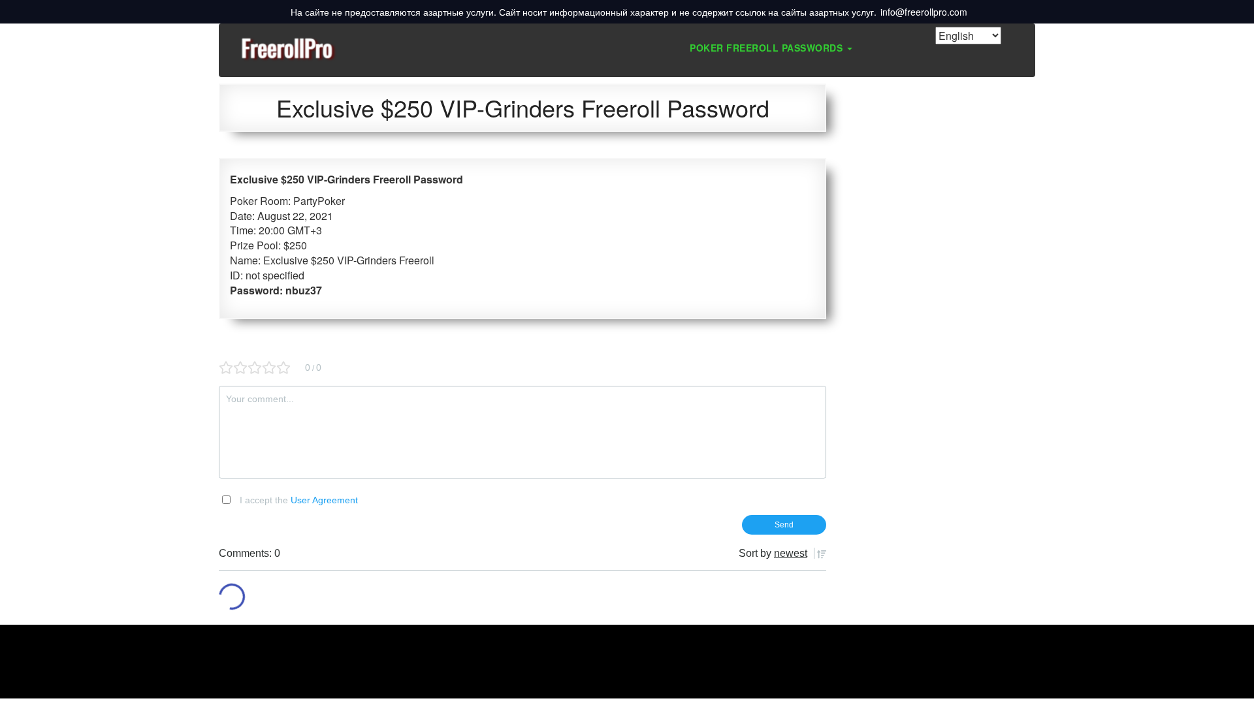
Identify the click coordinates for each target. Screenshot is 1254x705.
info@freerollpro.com (923, 11)
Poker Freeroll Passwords (768, 47)
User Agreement (324, 500)
